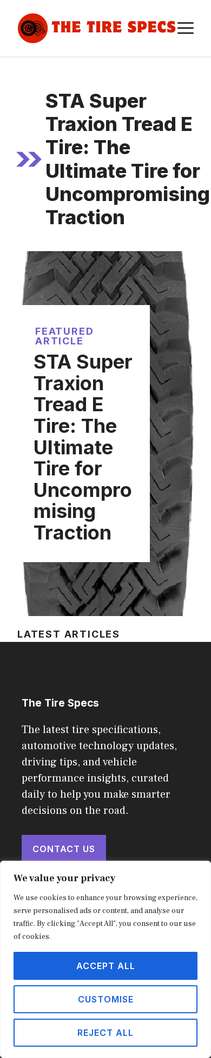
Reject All (105, 1032)
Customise (106, 999)
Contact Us (63, 848)
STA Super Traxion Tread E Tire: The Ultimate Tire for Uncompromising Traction (83, 447)
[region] (105, 959)
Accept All (105, 965)
